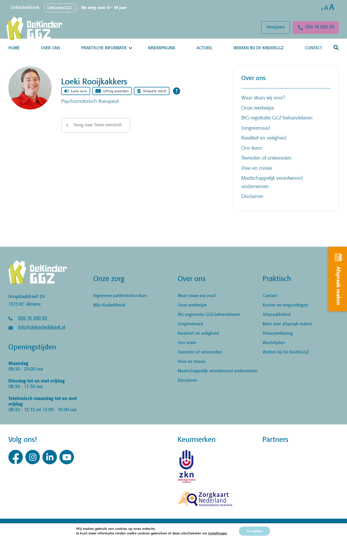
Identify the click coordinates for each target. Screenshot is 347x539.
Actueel (204, 48)
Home (14, 48)
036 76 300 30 (319, 27)
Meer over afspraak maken (287, 324)
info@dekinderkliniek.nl (41, 327)
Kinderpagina (161, 48)
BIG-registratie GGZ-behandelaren (276, 117)
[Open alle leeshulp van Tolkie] (176, 91)
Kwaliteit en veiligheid (263, 138)
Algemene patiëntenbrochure (120, 296)
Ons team (251, 148)
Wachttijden (274, 343)
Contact (313, 48)
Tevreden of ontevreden (266, 158)
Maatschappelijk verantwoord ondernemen (218, 371)
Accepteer (254, 531)
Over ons (50, 48)
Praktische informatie (104, 48)
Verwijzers (275, 27)
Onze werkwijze (257, 108)
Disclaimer (252, 196)
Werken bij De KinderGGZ (258, 48)
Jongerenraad (255, 128)
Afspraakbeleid (276, 315)
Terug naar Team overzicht (97, 125)
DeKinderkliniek (25, 8)
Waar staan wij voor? (263, 97)
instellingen (217, 533)
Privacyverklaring (278, 333)
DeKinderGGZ (59, 8)
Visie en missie (256, 168)
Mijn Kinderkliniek (109, 305)
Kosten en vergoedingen (285, 305)
